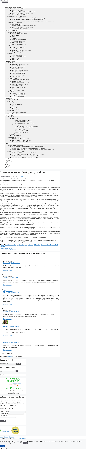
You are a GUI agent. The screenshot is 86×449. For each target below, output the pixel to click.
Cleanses (10, 46)
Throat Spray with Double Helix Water (18, 15)
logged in (9, 356)
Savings (27, 245)
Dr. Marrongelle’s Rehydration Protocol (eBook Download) (27, 19)
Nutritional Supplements (14, 32)
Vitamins (14, 38)
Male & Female (16, 88)
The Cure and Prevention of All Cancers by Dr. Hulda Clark (28, 154)
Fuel (56, 245)
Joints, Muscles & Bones (18, 73)
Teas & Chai (11, 117)
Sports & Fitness (12, 113)
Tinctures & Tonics (17, 55)
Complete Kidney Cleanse (19, 52)
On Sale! (7, 160)
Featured (2, 246)
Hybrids (52, 245)
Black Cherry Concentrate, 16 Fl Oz (21, 140)
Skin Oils (14, 107)
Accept (2, 446)
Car (15, 245)
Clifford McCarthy (8, 291)
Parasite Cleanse (16, 49)
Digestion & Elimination (18, 66)
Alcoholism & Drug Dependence (20, 79)
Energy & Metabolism (18, 85)
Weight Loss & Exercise (18, 41)
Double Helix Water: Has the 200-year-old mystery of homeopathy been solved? (33, 21)
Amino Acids (15, 35)
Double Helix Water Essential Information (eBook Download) (28, 18)
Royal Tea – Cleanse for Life (19, 47)
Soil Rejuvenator (16, 135)
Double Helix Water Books (15, 145)
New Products (9, 159)
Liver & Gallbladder (17, 76)
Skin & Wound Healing (18, 90)
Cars (2, 245)
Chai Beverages (16, 125)
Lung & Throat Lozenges (18, 93)
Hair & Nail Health (17, 69)
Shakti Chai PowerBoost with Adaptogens (26, 126)
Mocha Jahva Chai (20, 129)
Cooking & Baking (13, 137)
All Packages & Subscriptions (20, 28)
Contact (7, 168)
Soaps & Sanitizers (17, 104)
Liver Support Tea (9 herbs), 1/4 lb (24, 123)
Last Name (3, 415)
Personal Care (8, 98)
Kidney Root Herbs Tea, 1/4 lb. (23, 121)
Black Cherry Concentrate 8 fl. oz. (21, 141)
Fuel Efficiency (9, 245)
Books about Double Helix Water (17, 16)
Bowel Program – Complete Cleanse (21, 50)
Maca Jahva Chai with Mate (22, 131)
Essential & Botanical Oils (19, 44)
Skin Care (11, 101)
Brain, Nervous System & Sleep (20, 64)
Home (6, 5)
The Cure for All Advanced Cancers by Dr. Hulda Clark (26, 156)
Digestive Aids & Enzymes (19, 39)
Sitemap (11, 437)
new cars (48, 296)
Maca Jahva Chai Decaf (21, 132)
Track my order (9, 165)
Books (6, 143)
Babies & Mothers (13, 99)
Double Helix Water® (17, 10)
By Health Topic (12, 78)
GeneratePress (22, 438)
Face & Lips (15, 106)
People (31, 245)
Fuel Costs (44, 245)
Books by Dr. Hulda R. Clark (16, 151)
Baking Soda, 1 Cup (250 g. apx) (20, 138)
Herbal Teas (15, 59)
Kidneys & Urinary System (19, 75)
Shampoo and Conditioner (19, 112)
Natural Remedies (10, 61)
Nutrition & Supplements (11, 30)
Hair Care (11, 110)
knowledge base (17, 383)
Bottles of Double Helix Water (16, 8)
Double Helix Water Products (13, 7)
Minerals (14, 36)
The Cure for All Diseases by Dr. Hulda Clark (24, 153)
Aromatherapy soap (6, 248)
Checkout (7, 166)
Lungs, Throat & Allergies (19, 87)
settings (25, 443)
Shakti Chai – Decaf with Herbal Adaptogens (27, 128)
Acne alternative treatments (8, 249)
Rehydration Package (17, 24)
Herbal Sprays (15, 58)
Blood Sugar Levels (17, 81)
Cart (6, 163)
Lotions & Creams (17, 103)
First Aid (10, 92)
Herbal (10, 53)
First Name (4, 414)
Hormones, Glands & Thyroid (20, 70)
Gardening (11, 134)
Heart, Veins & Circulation (19, 72)
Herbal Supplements (17, 42)
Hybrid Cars (37, 245)
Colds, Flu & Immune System (20, 84)
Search (18, 363)
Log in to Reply (7, 270)
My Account (8, 162)
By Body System (12, 63)
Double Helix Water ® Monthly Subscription (24, 11)
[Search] (17, 371)
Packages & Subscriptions (15, 22)
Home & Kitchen (9, 115)
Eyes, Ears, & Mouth (17, 67)
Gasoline (21, 245)
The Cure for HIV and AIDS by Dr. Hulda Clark (25, 157)
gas (17, 245)
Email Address (5, 412)
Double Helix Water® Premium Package (22, 13)
